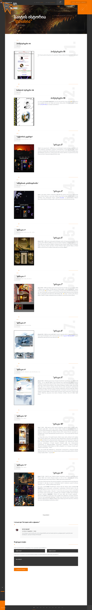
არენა (41, 2)
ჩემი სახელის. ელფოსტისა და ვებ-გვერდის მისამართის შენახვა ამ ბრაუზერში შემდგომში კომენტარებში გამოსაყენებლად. (37, 554)
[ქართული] (1, 3)
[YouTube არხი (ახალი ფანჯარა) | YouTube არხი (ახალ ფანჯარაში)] (2, 587)
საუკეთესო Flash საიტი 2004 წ (69, 335)
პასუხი (35, 531)
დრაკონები (62, 197)
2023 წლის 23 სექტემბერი (27, 531)
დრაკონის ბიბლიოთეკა (51, 497)
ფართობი (52, 2)
